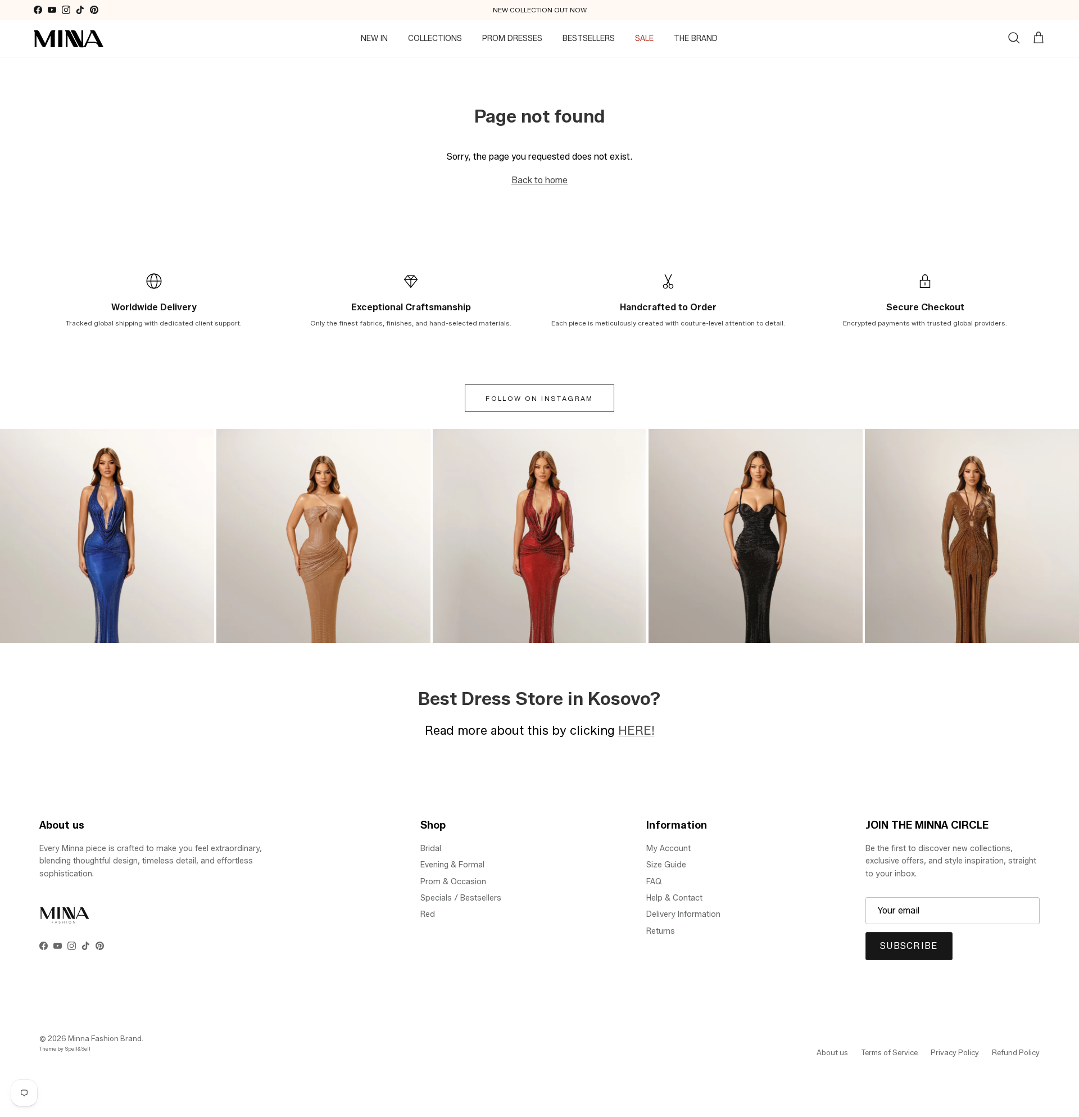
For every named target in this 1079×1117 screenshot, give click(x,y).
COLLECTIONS (435, 38)
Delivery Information (683, 914)
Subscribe (909, 945)
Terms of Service (889, 1052)
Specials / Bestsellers (460, 898)
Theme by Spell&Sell (64, 1049)
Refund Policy (1016, 1052)
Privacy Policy (955, 1052)
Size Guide (666, 865)
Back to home (539, 180)
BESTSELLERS (589, 38)
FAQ (654, 882)
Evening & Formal (452, 865)
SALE (644, 38)
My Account (668, 848)
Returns (660, 931)
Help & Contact (674, 898)
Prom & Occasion (453, 882)
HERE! (636, 730)
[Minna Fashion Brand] (69, 38)
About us (832, 1052)
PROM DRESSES (512, 38)
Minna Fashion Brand (105, 1038)
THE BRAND (696, 38)
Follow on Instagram (539, 398)
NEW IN (374, 38)
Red (427, 914)
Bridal (430, 848)
